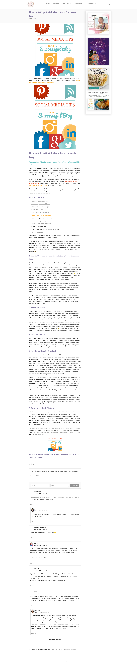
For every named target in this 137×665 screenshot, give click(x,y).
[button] (55, 640)
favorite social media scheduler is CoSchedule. (44, 377)
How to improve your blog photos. (40, 221)
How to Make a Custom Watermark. (41, 223)
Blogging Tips (31, 464)
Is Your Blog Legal (75, 432)
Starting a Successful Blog (41, 432)
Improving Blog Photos (37, 434)
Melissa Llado (33, 18)
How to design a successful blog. (40, 204)
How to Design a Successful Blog (59, 432)
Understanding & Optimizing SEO (40, 212)
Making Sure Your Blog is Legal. (40, 207)
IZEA (64, 628)
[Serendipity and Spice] (30, 4)
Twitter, (41, 249)
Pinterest (52, 249)
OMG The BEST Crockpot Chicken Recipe (97, 96)
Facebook (36, 249)
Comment (75, 485)
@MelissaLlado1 (67, 322)
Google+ (60, 249)
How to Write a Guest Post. (39, 209)
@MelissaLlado (47, 322)
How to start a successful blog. (40, 201)
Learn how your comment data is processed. (64, 649)
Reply (32, 504)
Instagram (46, 249)
